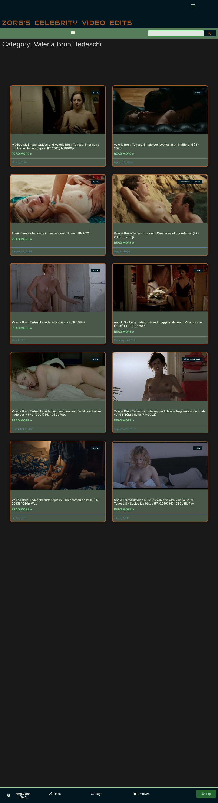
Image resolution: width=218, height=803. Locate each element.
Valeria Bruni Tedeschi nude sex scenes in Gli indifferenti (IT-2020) (156, 146)
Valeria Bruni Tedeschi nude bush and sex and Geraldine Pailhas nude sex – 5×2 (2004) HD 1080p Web (57, 413)
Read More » (22, 153)
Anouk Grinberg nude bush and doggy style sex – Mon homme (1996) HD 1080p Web (158, 324)
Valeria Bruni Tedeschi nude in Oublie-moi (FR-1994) (48, 322)
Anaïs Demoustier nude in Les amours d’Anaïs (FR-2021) (51, 233)
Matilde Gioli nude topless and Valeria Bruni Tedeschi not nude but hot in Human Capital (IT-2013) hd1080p (55, 146)
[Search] (210, 33)
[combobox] (176, 33)
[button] (192, 5)
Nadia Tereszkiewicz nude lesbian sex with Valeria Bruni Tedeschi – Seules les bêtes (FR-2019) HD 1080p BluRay (154, 501)
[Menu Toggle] (72, 32)
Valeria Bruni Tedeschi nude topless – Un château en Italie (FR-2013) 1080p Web (55, 501)
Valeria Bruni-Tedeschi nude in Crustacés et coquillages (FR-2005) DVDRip (156, 235)
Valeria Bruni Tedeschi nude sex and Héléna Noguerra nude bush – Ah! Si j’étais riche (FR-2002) (159, 413)
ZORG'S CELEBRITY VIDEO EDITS (67, 23)
